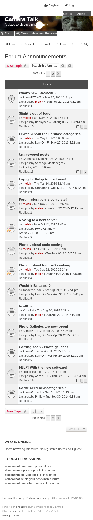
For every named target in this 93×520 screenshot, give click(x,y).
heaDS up (27, 306)
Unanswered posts (34, 154)
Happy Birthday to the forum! (42, 179)
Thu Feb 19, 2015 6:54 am (69, 376)
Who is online (18, 442)
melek (39, 101)
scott (26, 372)
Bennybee (41, 122)
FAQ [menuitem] (17, 33)
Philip (38, 396)
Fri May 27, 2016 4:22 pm (63, 142)
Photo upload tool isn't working (44, 265)
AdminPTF (29, 97)
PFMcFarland (43, 228)
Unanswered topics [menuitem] (70, 13)
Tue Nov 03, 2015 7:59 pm (63, 253)
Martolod (28, 310)
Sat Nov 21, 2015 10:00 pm (36, 233)
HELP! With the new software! (43, 367)
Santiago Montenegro (49, 163)
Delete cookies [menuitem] (36, 498)
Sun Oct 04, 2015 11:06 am (64, 274)
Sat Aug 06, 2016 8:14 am (68, 122)
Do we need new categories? (42, 388)
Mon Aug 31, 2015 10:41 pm (65, 294)
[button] (58, 74)
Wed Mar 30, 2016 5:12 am (68, 188)
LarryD (39, 142)
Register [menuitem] (54, 5)
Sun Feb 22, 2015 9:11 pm (63, 101)
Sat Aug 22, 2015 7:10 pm (63, 314)
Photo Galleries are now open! (43, 326)
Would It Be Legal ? (35, 285)
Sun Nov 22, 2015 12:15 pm (64, 208)
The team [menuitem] (51, 33)
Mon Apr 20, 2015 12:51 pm (65, 355)
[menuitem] (86, 44)
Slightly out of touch (35, 113)
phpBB (20, 506)
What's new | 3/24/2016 (37, 93)
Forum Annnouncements (36, 56)
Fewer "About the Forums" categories (50, 134)
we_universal (16, 511)
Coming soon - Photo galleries (43, 347)
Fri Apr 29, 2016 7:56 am (35, 167)
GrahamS (29, 158)
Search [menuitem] (26, 33)
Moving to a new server (38, 220)
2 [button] (53, 74)
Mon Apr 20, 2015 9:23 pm (64, 335)
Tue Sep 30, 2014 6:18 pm (63, 396)
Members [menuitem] (37, 33)
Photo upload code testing (40, 245)
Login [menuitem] (72, 5)
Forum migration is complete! (43, 199)
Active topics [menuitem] (84, 13)
